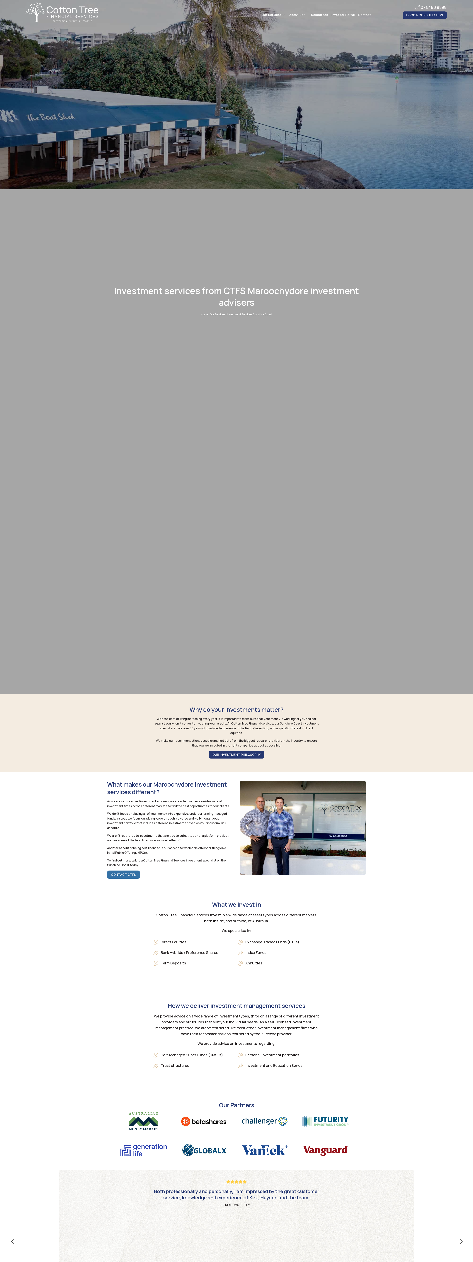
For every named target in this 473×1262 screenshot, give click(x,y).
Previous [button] (12, 1241)
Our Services (272, 15)
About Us (296, 15)
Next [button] (461, 1241)
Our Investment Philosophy (236, 755)
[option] (236, 1193)
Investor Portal (343, 15)
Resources (319, 15)
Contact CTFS (123, 875)
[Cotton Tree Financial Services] (61, 12)
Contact (364, 15)
